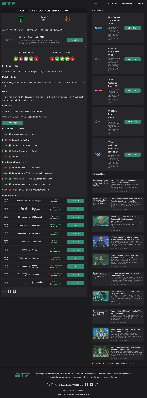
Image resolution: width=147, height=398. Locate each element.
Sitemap (81, 390)
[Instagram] (96, 385)
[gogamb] (71, 385)
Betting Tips (12, 123)
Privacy (72, 390)
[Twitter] (91, 385)
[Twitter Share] (14, 291)
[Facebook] (86, 385)
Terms (65, 390)
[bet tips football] (9, 3)
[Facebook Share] (10, 291)
